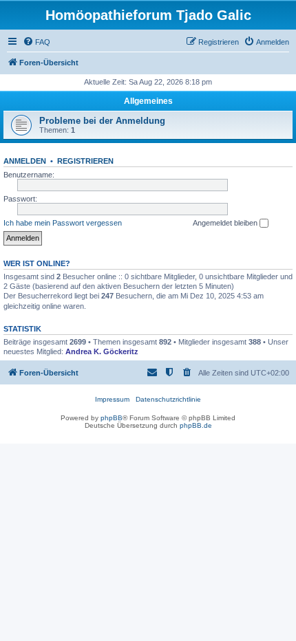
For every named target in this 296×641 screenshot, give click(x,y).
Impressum (112, 399)
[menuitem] (36, 42)
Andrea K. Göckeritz (101, 351)
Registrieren (85, 161)
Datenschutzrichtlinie (168, 399)
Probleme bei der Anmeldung (102, 121)
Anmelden (24, 161)
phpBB (112, 418)
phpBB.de (196, 425)
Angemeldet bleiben (226, 223)
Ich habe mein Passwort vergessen (62, 223)
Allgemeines (148, 101)
